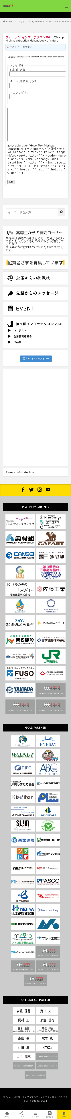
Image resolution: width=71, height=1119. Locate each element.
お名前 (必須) (17, 69)
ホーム (7, 1117)
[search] (61, 212)
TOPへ (63, 1117)
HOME (9, 21)
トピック (22, 21)
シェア (21, 1117)
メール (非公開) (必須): (23, 81)
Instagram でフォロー (37, 358)
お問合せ (49, 1117)
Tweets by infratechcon (20, 472)
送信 (11, 181)
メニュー (35, 1117)
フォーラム (12, 37)
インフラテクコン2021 (37, 37)
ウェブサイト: (18, 92)
